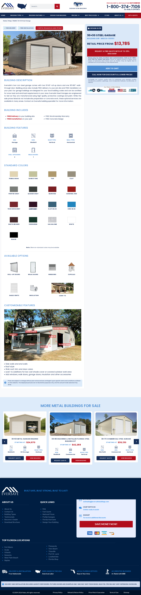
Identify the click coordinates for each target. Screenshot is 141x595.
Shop (10, 21)
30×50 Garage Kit (116, 439)
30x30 (15, 21)
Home (5, 21)
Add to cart (112, 68)
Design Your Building (78, 8)
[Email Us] (80, 500)
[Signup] (80, 516)
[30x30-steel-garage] (42, 53)
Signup (86, 515)
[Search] (57, 6)
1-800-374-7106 (123, 7)
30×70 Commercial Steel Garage (70, 439)
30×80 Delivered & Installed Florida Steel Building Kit (25, 440)
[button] (17, 15)
